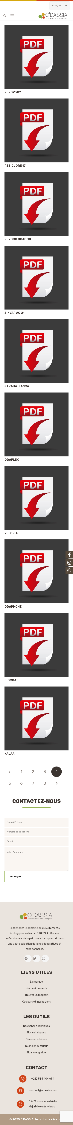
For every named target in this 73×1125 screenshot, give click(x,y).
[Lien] (53, 15)
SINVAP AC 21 (14, 313)
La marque (36, 981)
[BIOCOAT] (36, 615)
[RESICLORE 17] (36, 101)
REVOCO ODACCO (17, 239)
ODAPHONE (13, 606)
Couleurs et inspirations (36, 1001)
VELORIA (11, 533)
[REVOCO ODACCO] (36, 174)
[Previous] (9, 772)
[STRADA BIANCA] (36, 321)
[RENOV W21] (36, 27)
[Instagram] (45, 958)
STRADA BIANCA (16, 386)
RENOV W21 (12, 92)
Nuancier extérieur (36, 1046)
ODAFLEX (11, 459)
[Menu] (12, 16)
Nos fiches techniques (36, 1026)
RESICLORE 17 (15, 165)
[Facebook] (28, 958)
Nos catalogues (36, 1032)
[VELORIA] (36, 468)
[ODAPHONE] (36, 542)
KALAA (9, 753)
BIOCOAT (11, 680)
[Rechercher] (4, 16)
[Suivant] (56, 783)
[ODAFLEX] (36, 395)
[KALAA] (36, 689)
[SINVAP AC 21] (36, 248)
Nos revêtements (36, 988)
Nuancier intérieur (36, 1039)
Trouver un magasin (36, 995)
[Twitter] (36, 958)
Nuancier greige (36, 1052)
